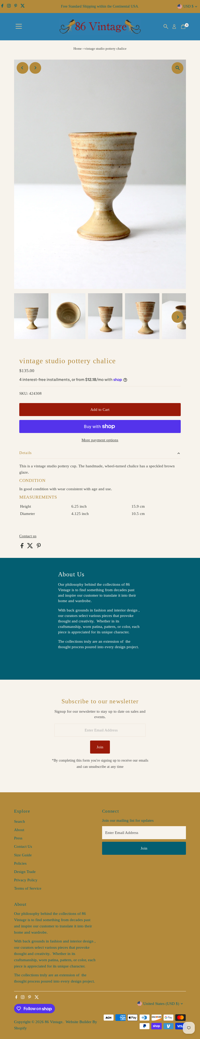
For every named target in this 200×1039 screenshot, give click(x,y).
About (19, 830)
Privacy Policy (26, 880)
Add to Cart (99, 409)
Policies (20, 863)
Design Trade (25, 872)
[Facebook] (2, 6)
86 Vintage (54, 1022)
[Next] (35, 68)
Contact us (27, 536)
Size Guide (23, 855)
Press (18, 838)
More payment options (100, 440)
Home (77, 48)
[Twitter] (22, 6)
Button (69, 660)
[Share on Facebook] (22, 547)
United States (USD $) (161, 1004)
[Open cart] (183, 26)
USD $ (188, 6)
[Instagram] (9, 6)
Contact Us (23, 846)
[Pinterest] (15, 6)
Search (19, 821)
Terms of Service (27, 888)
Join (100, 747)
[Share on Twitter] (30, 547)
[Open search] (166, 26)
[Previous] (22, 68)
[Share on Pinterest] (39, 547)
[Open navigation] (18, 26)
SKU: (23, 393)
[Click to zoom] (177, 68)
